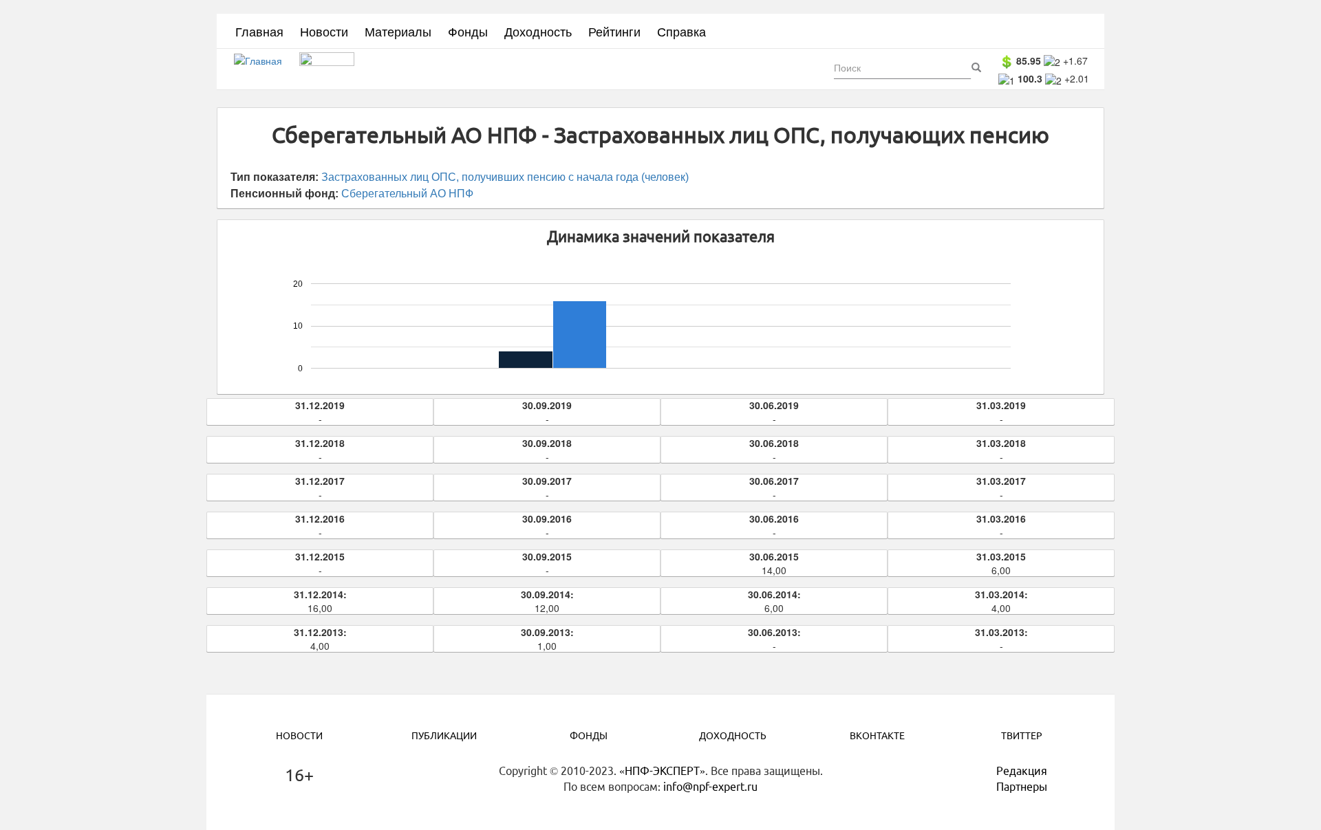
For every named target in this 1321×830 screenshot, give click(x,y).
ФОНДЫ (589, 735)
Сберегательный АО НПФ (407, 193)
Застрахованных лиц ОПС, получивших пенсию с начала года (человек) (505, 177)
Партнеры (1021, 786)
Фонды (468, 31)
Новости (324, 31)
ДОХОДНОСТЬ (732, 735)
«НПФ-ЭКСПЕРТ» (662, 771)
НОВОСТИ (299, 735)
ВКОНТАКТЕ (877, 735)
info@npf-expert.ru (710, 786)
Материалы (398, 31)
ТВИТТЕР (1021, 735)
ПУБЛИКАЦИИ (444, 735)
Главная (259, 31)
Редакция (1021, 771)
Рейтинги (614, 31)
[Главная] (263, 69)
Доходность (538, 31)
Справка (681, 31)
